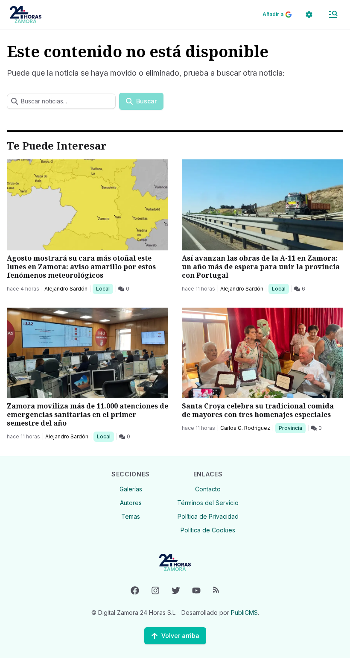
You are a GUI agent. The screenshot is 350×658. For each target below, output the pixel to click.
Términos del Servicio (208, 502)
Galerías (131, 489)
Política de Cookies (208, 530)
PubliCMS (244, 612)
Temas (130, 516)
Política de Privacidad (208, 516)
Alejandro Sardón (66, 288)
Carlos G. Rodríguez (245, 428)
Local (104, 288)
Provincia (291, 427)
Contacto (208, 489)
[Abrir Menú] (333, 14)
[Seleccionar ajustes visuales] (309, 14)
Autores (131, 502)
